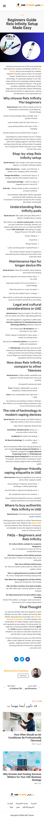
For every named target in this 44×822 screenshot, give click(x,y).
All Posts (23, 676)
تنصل (18, 807)
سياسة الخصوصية (22, 803)
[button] (4, 6)
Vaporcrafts (36, 523)
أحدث (22, 15)
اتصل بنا (10, 803)
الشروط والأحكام (28, 807)
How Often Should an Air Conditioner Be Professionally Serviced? (24, 737)
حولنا (11, 807)
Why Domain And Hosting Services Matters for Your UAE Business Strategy (22, 777)
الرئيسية (34, 803)
